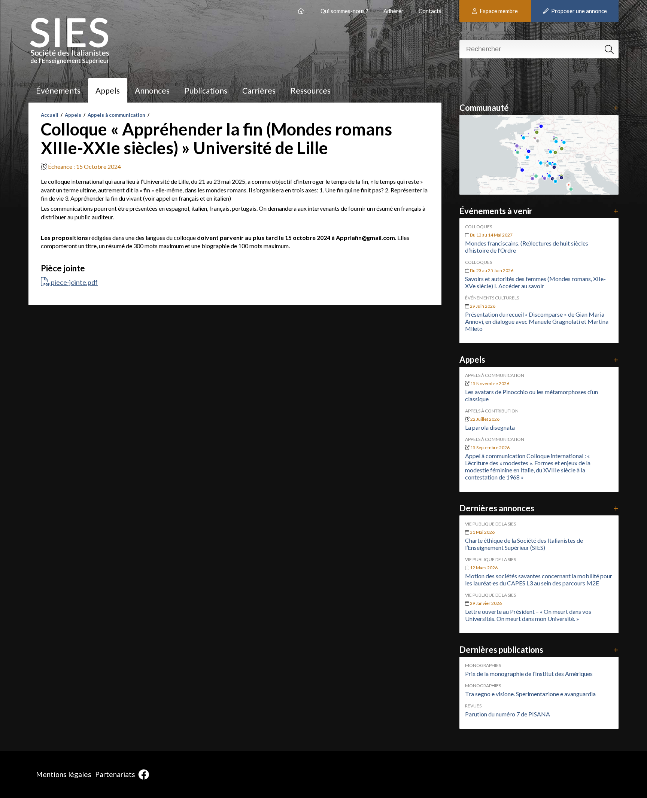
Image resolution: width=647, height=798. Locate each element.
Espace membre (498, 10)
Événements (58, 90)
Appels (107, 90)
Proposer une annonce (578, 10)
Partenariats (115, 774)
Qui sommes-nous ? (344, 10)
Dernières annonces (539, 508)
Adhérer (393, 10)
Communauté (539, 108)
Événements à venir (539, 211)
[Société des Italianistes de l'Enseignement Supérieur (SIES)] (301, 8)
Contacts (430, 10)
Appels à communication (116, 115)
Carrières (259, 90)
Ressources (311, 90)
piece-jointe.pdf (74, 282)
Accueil (49, 115)
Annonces (152, 90)
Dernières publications (539, 650)
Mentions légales (63, 774)
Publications (206, 90)
